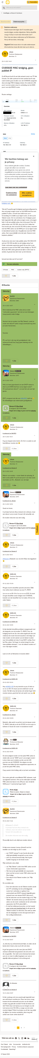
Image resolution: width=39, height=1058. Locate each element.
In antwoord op (9, 433)
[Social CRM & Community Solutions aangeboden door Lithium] (34, 1039)
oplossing (33, 410)
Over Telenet (4, 1044)
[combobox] (19, 7)
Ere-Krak (20, 406)
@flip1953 (23, 398)
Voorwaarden (17, 1044)
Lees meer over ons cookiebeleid (16, 187)
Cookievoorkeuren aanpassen (11, 194)
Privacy (14, 1047)
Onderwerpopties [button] (18, 21)
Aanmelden (33, 2)
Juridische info (26, 1044)
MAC (12, 269)
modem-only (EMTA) (23, 269)
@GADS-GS (9, 686)
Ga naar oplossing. (13, 264)
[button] (35, 60)
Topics (2, 2)
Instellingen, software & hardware (12, 13)
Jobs (10, 1044)
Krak (16, 790)
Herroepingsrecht (6, 1047)
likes (19, 410)
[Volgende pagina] (23, 1027)
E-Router (5, 269)
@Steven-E (6, 559)
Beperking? (12, 1049)
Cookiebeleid (4, 1049)
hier (22, 39)
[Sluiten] (34, 156)
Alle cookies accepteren (27, 194)
